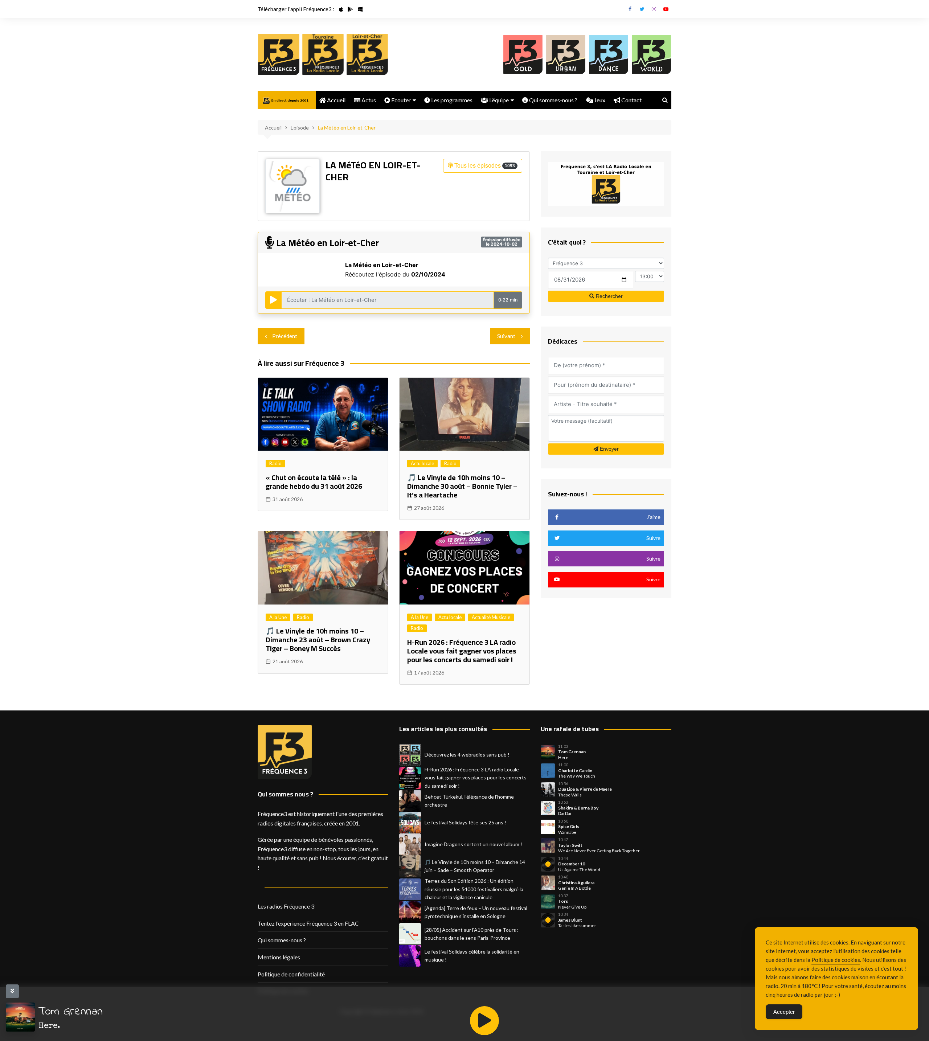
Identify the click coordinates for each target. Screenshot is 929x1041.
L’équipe (498, 100)
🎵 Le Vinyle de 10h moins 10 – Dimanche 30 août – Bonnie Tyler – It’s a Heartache (462, 486)
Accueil (335, 100)
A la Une (278, 617)
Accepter (784, 1012)
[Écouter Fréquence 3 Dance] (609, 54)
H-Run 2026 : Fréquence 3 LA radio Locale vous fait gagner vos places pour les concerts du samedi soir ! (461, 650)
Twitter (642, 9)
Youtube (665, 9)
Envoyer (608, 449)
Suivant (506, 336)
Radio (275, 463)
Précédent (284, 336)
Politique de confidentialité (291, 974)
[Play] (484, 1020)
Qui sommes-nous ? (552, 100)
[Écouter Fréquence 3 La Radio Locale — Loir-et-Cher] (367, 54)
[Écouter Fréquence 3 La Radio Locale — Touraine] (323, 54)
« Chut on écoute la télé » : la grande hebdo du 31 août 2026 (314, 482)
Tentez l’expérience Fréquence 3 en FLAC (308, 923)
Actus (368, 100)
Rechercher (608, 296)
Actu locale (422, 463)
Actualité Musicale (491, 617)
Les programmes (451, 100)
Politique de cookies (835, 959)
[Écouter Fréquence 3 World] (651, 54)
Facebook (630, 9)
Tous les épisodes (484, 166)
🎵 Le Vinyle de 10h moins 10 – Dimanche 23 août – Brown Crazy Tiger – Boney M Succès (318, 639)
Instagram (653, 9)
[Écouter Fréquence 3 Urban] (566, 54)
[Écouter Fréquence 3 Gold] (523, 54)
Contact (631, 100)
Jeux (599, 100)
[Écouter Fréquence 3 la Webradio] (279, 54)
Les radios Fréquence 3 (286, 906)
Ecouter (400, 100)
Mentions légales (279, 957)
